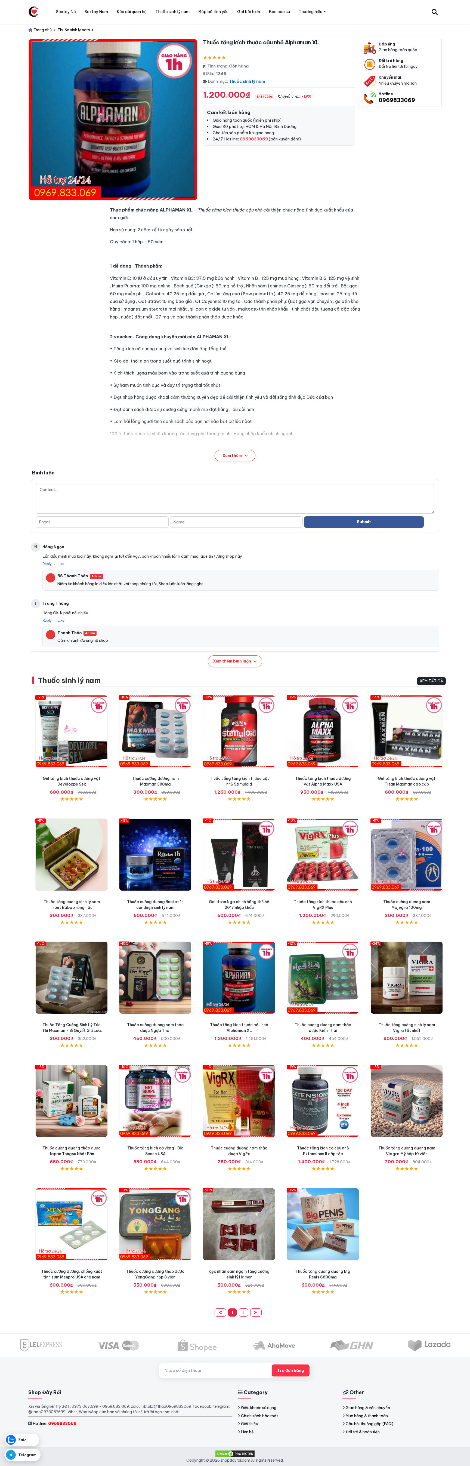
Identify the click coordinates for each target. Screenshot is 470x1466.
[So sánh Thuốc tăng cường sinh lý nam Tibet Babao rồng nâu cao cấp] (71, 855)
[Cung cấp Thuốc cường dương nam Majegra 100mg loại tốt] (407, 855)
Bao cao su (279, 11)
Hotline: (54, 1423)
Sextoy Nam (96, 11)
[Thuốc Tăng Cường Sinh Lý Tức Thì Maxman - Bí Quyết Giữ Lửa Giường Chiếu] (71, 978)
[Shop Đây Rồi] (33, 11)
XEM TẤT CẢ (431, 681)
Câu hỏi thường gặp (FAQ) (369, 1423)
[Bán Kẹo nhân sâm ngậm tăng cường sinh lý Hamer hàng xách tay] (239, 1224)
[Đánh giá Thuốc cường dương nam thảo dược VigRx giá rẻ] (239, 1101)
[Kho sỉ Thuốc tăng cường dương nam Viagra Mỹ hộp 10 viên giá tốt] (407, 1101)
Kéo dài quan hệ (132, 11)
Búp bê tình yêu (213, 11)
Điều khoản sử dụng (258, 1407)
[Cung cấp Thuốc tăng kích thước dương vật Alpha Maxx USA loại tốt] (323, 731)
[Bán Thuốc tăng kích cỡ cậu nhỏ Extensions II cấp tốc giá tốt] (323, 1101)
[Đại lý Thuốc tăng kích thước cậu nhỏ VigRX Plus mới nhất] (323, 855)
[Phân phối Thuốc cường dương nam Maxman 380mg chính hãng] (155, 731)
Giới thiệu (249, 1423)
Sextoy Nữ (66, 11)
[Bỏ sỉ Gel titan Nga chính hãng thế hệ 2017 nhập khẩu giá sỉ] (239, 855)
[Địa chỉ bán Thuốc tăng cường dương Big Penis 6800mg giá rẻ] (323, 1224)
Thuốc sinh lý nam (247, 81)
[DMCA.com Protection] (235, 1453)
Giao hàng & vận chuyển (368, 1407)
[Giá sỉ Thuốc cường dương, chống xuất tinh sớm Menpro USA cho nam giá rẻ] (71, 1224)
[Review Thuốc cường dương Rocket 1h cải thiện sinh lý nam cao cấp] (155, 855)
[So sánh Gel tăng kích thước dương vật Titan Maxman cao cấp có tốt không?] (407, 731)
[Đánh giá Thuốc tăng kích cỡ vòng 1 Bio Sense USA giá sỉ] (155, 1101)
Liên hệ (247, 1432)
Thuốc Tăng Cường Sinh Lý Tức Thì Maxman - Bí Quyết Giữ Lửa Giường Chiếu (71, 1030)
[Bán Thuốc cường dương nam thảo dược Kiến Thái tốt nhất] (323, 978)
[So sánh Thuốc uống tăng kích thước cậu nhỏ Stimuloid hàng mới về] (239, 731)
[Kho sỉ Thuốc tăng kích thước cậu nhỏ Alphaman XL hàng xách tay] (239, 978)
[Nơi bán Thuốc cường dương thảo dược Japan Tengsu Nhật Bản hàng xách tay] (71, 1101)
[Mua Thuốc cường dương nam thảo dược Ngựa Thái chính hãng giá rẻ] (155, 978)
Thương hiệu (310, 11)
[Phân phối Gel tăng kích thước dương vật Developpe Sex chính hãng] (71, 731)
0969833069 (397, 100)
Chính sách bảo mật (259, 1415)
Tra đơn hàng (290, 1370)
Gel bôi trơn (248, 11)
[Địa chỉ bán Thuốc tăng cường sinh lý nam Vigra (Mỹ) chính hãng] (407, 978)
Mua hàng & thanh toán (367, 1415)
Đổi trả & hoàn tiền (363, 1432)
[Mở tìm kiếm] (435, 11)
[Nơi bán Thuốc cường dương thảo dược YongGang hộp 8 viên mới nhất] (155, 1224)
